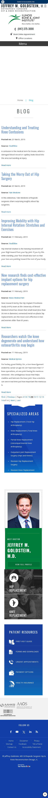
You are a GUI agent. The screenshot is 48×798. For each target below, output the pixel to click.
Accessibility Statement (31, 747)
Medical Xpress (15, 359)
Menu (23, 44)
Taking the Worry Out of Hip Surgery (20, 176)
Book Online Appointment (24, 34)
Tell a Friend (37, 744)
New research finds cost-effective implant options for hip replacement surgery (23, 279)
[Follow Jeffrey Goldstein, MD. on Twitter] (24, 732)
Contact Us (11, 747)
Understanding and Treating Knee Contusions (20, 130)
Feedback (22, 744)
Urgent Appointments (27, 662)
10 (35, 397)
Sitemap (9, 744)
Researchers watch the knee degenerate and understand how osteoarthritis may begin (22, 341)
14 (2, 400)
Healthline (13, 146)
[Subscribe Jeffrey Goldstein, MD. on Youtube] (17, 732)
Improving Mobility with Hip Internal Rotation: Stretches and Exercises (23, 225)
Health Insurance (25, 682)
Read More (6, 266)
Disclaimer (24, 741)
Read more (6, 165)
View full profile (23, 564)
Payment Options (24, 672)
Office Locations (25, 38)
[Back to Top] (44, 794)
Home (20, 100)
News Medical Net (16, 297)
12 (40, 397)
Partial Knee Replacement (22, 443)
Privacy (36, 741)
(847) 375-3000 (26, 29)
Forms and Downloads (27, 651)
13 (43, 397)
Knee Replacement (18, 613)
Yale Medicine (14, 192)
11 (37, 397)
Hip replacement (18, 588)
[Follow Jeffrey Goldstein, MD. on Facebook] (10, 732)
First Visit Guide (24, 641)
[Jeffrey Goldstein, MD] (24, 8)
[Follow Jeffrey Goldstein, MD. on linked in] (30, 732)
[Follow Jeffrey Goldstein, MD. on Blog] (37, 732)
